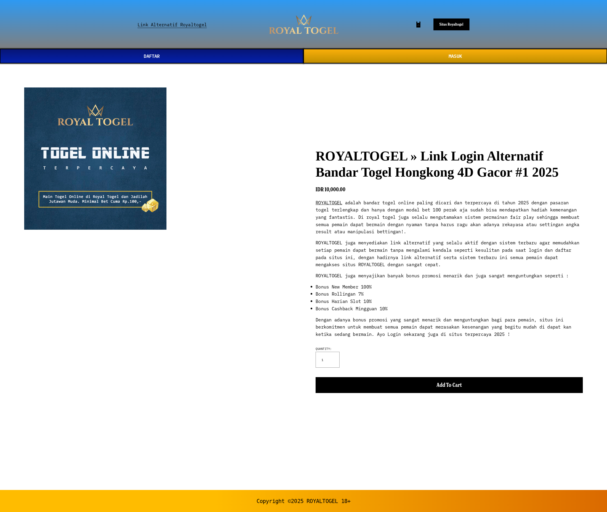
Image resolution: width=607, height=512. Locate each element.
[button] (449, 385)
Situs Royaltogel (451, 24)
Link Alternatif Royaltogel (172, 24)
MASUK (455, 56)
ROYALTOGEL (329, 202)
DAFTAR (152, 56)
